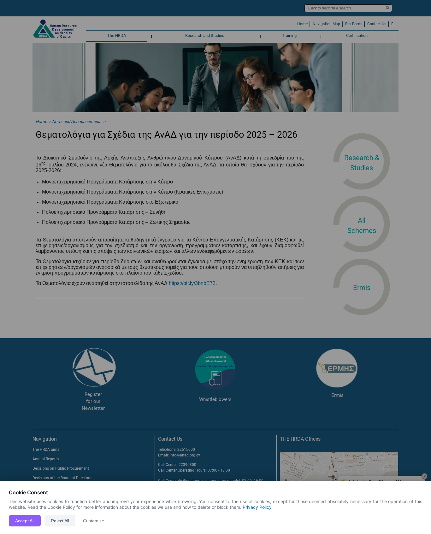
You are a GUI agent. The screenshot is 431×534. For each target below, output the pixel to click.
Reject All (60, 520)
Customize (93, 520)
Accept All (24, 520)
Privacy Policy (257, 507)
